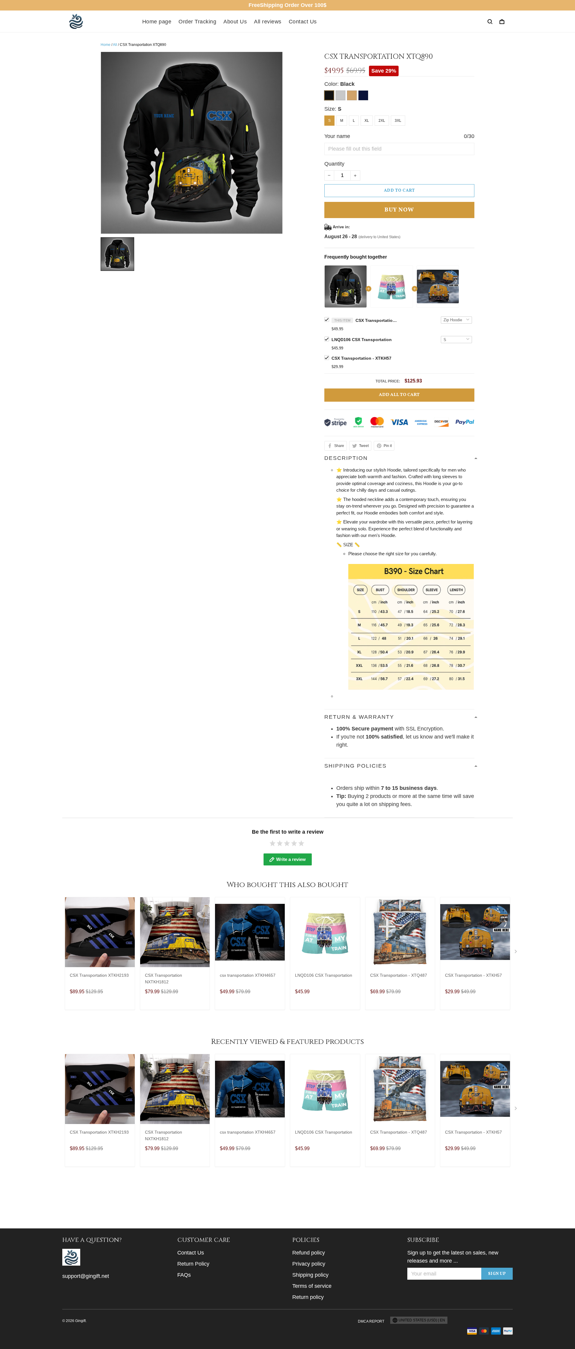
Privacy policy (308, 1264)
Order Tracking (197, 22)
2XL (382, 120)
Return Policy (193, 1264)
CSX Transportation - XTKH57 (361, 358)
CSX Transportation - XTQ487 (398, 975)
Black (347, 84)
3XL (398, 120)
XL (366, 120)
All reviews (268, 22)
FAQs (184, 1275)
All (115, 45)
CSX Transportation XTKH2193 (99, 975)
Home (106, 45)
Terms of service (312, 1286)
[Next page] (516, 952)
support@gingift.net (85, 1276)
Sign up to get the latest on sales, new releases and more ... (452, 1257)
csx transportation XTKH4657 (248, 975)
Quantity (334, 164)
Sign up (497, 1274)
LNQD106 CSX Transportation (362, 339)
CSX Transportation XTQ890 (376, 320)
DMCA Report (371, 1321)
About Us (235, 22)
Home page (157, 22)
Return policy (308, 1297)
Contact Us (303, 22)
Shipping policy (310, 1275)
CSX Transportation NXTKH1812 (163, 978)
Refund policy (308, 1253)
